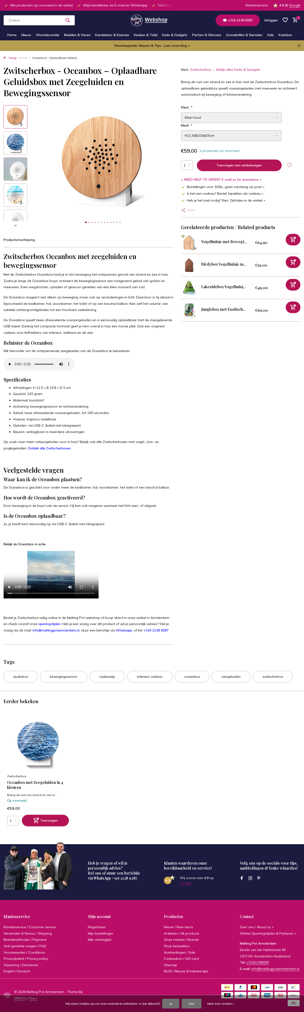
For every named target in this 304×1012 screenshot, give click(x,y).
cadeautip (107, 676)
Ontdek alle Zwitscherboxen (49, 448)
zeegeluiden (231, 676)
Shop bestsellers (177, 946)
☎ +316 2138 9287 (238, 20)
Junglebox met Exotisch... (223, 309)
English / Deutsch (17, 971)
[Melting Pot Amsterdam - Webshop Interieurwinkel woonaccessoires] (152, 20)
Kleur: (186, 107)
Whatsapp (124, 630)
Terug (12, 58)
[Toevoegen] (293, 239)
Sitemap (170, 965)
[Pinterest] (259, 878)
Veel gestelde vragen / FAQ (25, 946)
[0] (294, 20)
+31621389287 (257, 962)
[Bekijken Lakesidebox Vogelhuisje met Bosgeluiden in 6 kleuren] (189, 287)
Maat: (186, 125)
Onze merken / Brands (181, 939)
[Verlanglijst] (285, 20)
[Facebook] (242, 878)
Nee (191, 1003)
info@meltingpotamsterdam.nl (56, 630)
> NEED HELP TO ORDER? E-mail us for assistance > (221, 179)
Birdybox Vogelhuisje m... (223, 264)
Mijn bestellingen (100, 933)
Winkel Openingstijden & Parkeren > (268, 933)
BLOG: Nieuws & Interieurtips (186, 971)
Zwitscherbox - (201, 69)
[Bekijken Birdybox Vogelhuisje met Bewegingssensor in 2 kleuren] (189, 265)
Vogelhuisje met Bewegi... (224, 241)
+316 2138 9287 (155, 630)
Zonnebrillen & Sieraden (244, 35)
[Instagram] (250, 878)
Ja (170, 1003)
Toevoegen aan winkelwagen (239, 165)
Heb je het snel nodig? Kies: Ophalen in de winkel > (226, 200)
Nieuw (26, 35)
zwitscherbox (272, 676)
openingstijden (49, 624)
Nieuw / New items (178, 927)
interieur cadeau (149, 676)
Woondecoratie (47, 35)
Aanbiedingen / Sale (179, 952)
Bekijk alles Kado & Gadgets (238, 69)
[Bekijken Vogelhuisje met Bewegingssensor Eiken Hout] (189, 242)
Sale (270, 35)
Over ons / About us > (257, 927)
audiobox (20, 676)
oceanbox (192, 676)
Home (12, 35)
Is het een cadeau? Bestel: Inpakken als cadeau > (225, 193)
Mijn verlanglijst (99, 939)
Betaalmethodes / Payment (25, 939)
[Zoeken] (67, 20)
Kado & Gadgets (174, 35)
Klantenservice (257, 5)
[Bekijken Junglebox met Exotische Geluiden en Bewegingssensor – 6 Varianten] (189, 310)
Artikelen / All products (181, 933)
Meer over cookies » (220, 1003)
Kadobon (285, 35)
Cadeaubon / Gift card (181, 958)
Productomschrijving (19, 240)
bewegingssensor (63, 676)
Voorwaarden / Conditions (24, 952)
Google (294, 5)
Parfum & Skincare (206, 35)
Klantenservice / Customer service (30, 927)
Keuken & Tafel (145, 35)
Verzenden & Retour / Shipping (28, 933)
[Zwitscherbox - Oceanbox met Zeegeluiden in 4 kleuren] (38, 744)
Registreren (97, 927)
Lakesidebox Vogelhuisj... (223, 286)
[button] (86, 222)
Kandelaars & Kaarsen (112, 35)
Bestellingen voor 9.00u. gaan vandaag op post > (226, 187)
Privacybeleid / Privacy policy (26, 958)
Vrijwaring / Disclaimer (21, 965)
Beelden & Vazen (77, 35)
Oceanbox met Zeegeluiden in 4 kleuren (35, 785)
